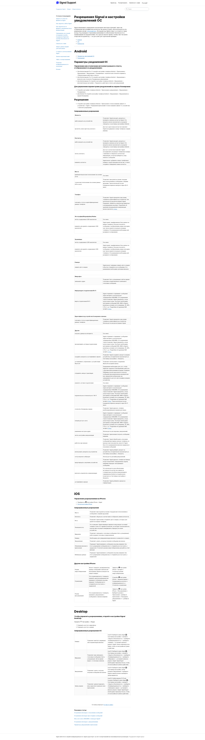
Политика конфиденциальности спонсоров (62, 64)
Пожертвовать (122, 3)
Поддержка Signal (60, 9)
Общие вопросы (76, 9)
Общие (69, 9)
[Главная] (67, 2)
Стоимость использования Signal (63, 52)
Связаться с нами (134, 3)
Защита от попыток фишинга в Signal (61, 19)
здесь (115, 209)
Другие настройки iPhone (84, 504)
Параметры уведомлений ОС (85, 56)
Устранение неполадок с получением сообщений (88, 712)
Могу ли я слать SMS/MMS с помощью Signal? (87, 718)
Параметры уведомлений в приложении (85, 724)
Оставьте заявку (108, 704)
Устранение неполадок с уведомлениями (86, 722)
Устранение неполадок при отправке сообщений (88, 716)
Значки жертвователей (62, 56)
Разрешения (80, 58)
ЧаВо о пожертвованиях (63, 59)
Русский (144, 3)
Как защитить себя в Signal (64, 23)
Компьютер (80, 43)
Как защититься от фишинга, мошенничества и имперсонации (64, 28)
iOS (78, 41)
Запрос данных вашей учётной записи (62, 47)
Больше (58, 69)
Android (79, 40)
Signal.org (113, 3)
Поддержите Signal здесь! (136, 736)
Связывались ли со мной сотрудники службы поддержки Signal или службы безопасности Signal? (63, 37)
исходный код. (91, 31)
